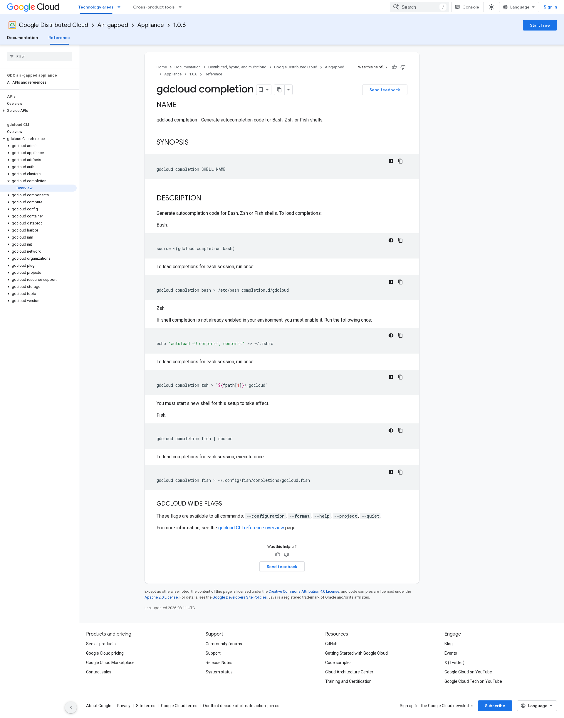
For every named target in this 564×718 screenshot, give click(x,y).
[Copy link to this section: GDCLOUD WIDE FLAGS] (228, 504)
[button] (38, 110)
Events (450, 653)
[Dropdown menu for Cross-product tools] (182, 7)
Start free (540, 25)
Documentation (22, 37)
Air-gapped (113, 25)
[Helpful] (394, 67)
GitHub (331, 643)
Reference (59, 37)
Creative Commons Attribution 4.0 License (303, 591)
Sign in (550, 7)
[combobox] (419, 7)
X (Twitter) (454, 662)
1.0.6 (179, 25)
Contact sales (98, 672)
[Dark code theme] (391, 161)
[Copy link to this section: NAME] (182, 105)
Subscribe (495, 705)
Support (213, 653)
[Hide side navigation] (71, 707)
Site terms (145, 705)
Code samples (338, 662)
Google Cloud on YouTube (468, 672)
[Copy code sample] (400, 161)
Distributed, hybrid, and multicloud (237, 67)
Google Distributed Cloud (53, 25)
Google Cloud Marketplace (110, 662)
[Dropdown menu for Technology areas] (121, 7)
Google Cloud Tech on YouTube (473, 681)
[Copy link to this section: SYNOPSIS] (194, 142)
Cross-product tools (154, 7)
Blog (448, 643)
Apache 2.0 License (161, 597)
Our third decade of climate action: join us (241, 705)
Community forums (224, 643)
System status (219, 672)
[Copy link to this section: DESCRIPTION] (207, 198)
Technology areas (96, 7)
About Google (98, 705)
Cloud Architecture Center (349, 672)
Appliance (150, 25)
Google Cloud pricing (105, 653)
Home (162, 67)
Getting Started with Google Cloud (356, 653)
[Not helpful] (403, 67)
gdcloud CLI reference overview (251, 528)
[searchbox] (39, 56)
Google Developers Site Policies (239, 597)
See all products (101, 643)
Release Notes (219, 662)
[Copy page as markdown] (279, 90)
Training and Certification (348, 681)
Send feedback (385, 89)
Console (470, 7)
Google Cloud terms (179, 705)
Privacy (123, 705)
